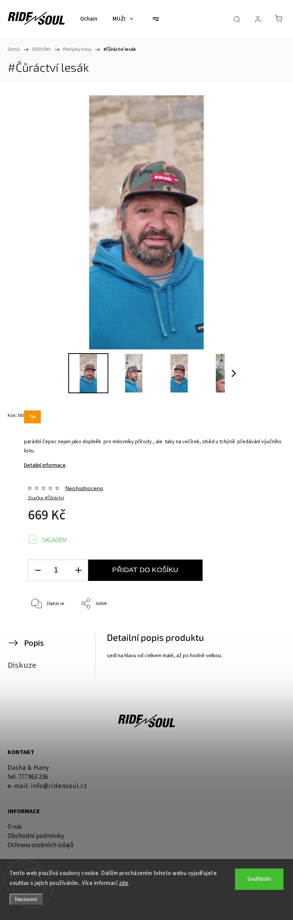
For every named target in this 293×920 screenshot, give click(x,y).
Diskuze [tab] (22, 665)
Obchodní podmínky (36, 836)
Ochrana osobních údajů (41, 845)
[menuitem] (88, 19)
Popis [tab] (34, 643)
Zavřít (265, 629)
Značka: (46, 498)
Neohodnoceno (84, 488)
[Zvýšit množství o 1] (78, 570)
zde (124, 883)
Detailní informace (45, 465)
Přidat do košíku (145, 570)
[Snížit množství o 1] (37, 570)
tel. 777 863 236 (28, 777)
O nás (15, 827)
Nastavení (26, 899)
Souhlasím (259, 879)
